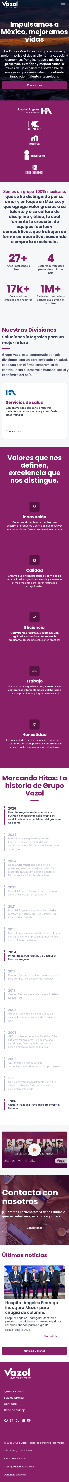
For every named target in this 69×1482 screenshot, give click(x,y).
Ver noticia (50, 1336)
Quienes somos (14, 1391)
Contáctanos (34, 1228)
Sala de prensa (14, 1398)
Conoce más (34, 85)
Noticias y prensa (34, 1351)
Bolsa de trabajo (14, 1410)
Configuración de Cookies (19, 1466)
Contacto (10, 1404)
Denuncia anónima (15, 1474)
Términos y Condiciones (18, 1450)
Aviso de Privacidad (15, 1458)
